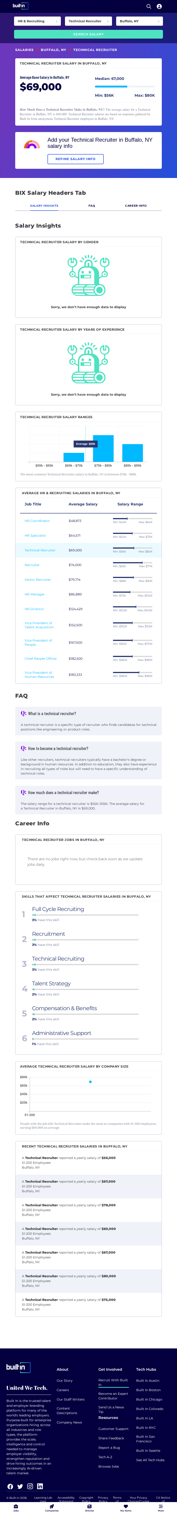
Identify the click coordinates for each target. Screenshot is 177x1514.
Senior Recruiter (38, 580)
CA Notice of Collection (163, 1501)
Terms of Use (117, 1501)
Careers (63, 1390)
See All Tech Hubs (150, 1460)
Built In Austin (147, 1381)
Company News (69, 1422)
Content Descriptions (67, 1410)
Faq (91, 205)
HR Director (34, 609)
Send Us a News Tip (111, 1409)
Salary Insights (44, 205)
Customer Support (113, 1429)
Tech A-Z (105, 1457)
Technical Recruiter (40, 550)
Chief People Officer (41, 659)
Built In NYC (146, 1428)
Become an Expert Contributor (113, 1396)
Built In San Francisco (145, 1439)
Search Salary (88, 34)
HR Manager (35, 594)
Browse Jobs (108, 1466)
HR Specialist (35, 535)
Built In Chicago (149, 1399)
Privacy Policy (103, 1499)
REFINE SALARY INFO (76, 159)
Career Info (136, 205)
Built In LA (144, 1418)
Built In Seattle (148, 1451)
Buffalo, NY (53, 50)
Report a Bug (109, 1448)
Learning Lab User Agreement (43, 1501)
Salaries (24, 50)
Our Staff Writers (71, 1399)
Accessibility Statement (66, 1499)
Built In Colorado (149, 1409)
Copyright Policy (86, 1499)
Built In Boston (148, 1390)
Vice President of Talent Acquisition (39, 625)
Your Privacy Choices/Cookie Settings (138, 1501)
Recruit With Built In (113, 1382)
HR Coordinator (37, 521)
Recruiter (32, 565)
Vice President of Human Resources (39, 675)
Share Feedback (111, 1438)
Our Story (65, 1381)
